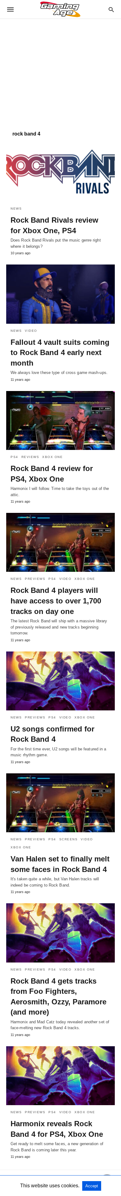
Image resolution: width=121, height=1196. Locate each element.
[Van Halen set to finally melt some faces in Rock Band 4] (60, 802)
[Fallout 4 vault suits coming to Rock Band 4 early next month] (60, 294)
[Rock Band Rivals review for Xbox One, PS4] (60, 172)
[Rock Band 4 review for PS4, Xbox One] (60, 420)
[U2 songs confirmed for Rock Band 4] (60, 680)
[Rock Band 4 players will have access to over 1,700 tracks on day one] (60, 542)
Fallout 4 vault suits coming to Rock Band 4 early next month (60, 352)
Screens (68, 839)
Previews (35, 578)
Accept (91, 1186)
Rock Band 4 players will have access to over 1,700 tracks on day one (56, 600)
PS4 (14, 457)
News (16, 208)
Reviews (30, 457)
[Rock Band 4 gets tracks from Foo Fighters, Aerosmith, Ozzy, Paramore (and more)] (60, 932)
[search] (111, 9)
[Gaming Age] (60, 9)
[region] (60, 71)
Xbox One (52, 457)
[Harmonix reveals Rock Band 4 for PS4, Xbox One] (60, 1075)
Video (31, 330)
